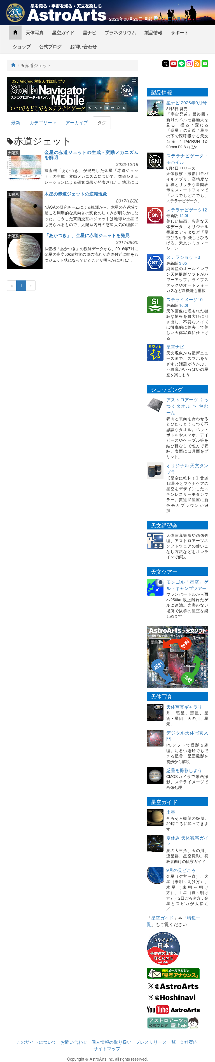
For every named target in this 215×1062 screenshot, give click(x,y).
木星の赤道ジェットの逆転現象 (76, 193)
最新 (15, 122)
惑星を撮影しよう (184, 770)
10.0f (183, 305)
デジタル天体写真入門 (187, 735)
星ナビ (89, 32)
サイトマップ (107, 1048)
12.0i (183, 215)
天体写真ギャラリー (186, 707)
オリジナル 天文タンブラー (187, 468)
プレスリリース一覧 (155, 1042)
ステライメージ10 (184, 299)
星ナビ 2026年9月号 (186, 102)
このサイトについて (36, 1042)
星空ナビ (175, 347)
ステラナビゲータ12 (186, 209)
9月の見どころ (181, 870)
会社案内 (189, 1042)
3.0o (183, 263)
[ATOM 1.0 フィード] (197, 63)
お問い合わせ (83, 46)
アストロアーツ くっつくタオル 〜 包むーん (187, 406)
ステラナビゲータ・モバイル (187, 158)
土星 (170, 812)
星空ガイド (63, 32)
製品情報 (153, 32)
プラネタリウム (120, 32)
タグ (101, 122)
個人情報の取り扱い (111, 1042)
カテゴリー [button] (41, 122)
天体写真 (35, 32)
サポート (180, 32)
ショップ (22, 46)
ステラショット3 (183, 257)
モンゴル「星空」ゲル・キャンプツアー (187, 585)
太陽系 (13, 152)
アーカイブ (77, 122)
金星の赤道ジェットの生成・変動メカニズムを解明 (91, 154)
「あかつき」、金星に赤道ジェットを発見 (87, 235)
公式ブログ (50, 46)
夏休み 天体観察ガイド (187, 841)
